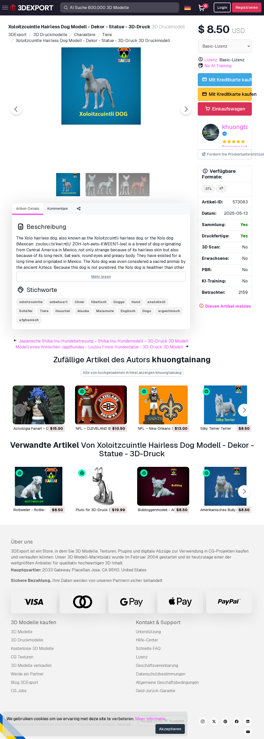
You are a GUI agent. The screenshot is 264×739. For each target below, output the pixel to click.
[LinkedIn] (248, 722)
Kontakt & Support (158, 622)
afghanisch (29, 320)
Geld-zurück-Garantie (155, 690)
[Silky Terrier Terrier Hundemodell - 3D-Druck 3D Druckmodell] (226, 404)
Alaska (83, 311)
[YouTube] (248, 732)
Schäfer (26, 311)
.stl (208, 188)
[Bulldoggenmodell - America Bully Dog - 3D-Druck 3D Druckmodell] (163, 486)
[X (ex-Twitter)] (214, 722)
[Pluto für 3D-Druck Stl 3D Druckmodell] (101, 486)
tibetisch (98, 302)
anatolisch (156, 302)
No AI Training (218, 65)
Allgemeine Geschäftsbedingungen (167, 682)
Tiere (44, 311)
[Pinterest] (225, 722)
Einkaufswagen (228, 109)
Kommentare (57, 208)
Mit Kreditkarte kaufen (230, 80)
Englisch (128, 311)
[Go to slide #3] (134, 184)
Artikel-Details (27, 208)
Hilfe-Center (147, 640)
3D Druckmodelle (27, 640)
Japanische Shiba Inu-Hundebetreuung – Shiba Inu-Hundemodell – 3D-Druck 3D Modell (103, 341)
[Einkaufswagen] (46, 417)
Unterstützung (148, 631)
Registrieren (247, 7)
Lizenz (141, 657)
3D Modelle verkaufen (31, 665)
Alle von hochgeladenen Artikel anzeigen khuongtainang (132, 372)
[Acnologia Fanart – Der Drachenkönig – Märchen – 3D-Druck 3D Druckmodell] (39, 404)
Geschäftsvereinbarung (157, 665)
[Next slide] (185, 109)
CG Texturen (22, 657)
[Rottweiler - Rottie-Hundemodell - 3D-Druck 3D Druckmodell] (39, 486)
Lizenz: (211, 60)
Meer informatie (150, 718)
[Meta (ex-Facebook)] (237, 722)
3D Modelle (21, 631)
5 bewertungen (234, 146)
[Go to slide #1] (68, 184)
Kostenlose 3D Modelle (32, 648)
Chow (79, 302)
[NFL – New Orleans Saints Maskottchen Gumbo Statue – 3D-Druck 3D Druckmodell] (163, 404)
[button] (244, 410)
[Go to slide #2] (101, 184)
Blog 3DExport (24, 682)
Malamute (105, 311)
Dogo (146, 311)
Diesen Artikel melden (228, 306)
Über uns (22, 541)
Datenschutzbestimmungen (160, 674)
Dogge (119, 302)
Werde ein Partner (27, 674)
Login (222, 7)
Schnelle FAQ (148, 648)
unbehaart (59, 302)
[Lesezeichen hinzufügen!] (57, 417)
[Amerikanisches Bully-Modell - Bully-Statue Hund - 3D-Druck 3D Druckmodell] (226, 486)
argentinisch (169, 311)
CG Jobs (19, 690)
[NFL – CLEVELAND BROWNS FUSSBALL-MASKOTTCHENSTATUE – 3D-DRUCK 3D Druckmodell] (101, 404)
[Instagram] (202, 722)
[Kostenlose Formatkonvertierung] (221, 189)
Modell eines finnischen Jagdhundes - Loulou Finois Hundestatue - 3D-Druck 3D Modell (99, 347)
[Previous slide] (16, 109)
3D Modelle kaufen (33, 622)
